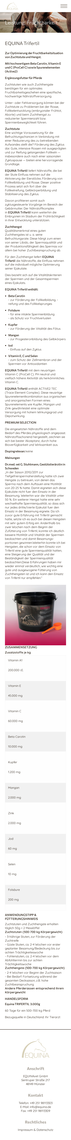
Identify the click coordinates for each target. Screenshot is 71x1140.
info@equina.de (40, 1107)
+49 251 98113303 (41, 1103)
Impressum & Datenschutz (35, 1130)
